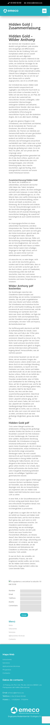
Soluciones (13, 629)
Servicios (12, 632)
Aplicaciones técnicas (17, 636)
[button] (44, 11)
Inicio (11, 625)
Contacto (12, 639)
